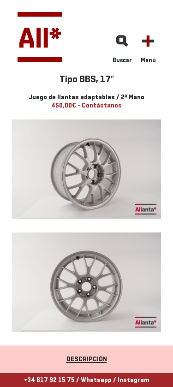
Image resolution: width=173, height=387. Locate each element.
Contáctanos (102, 105)
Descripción (86, 359)
